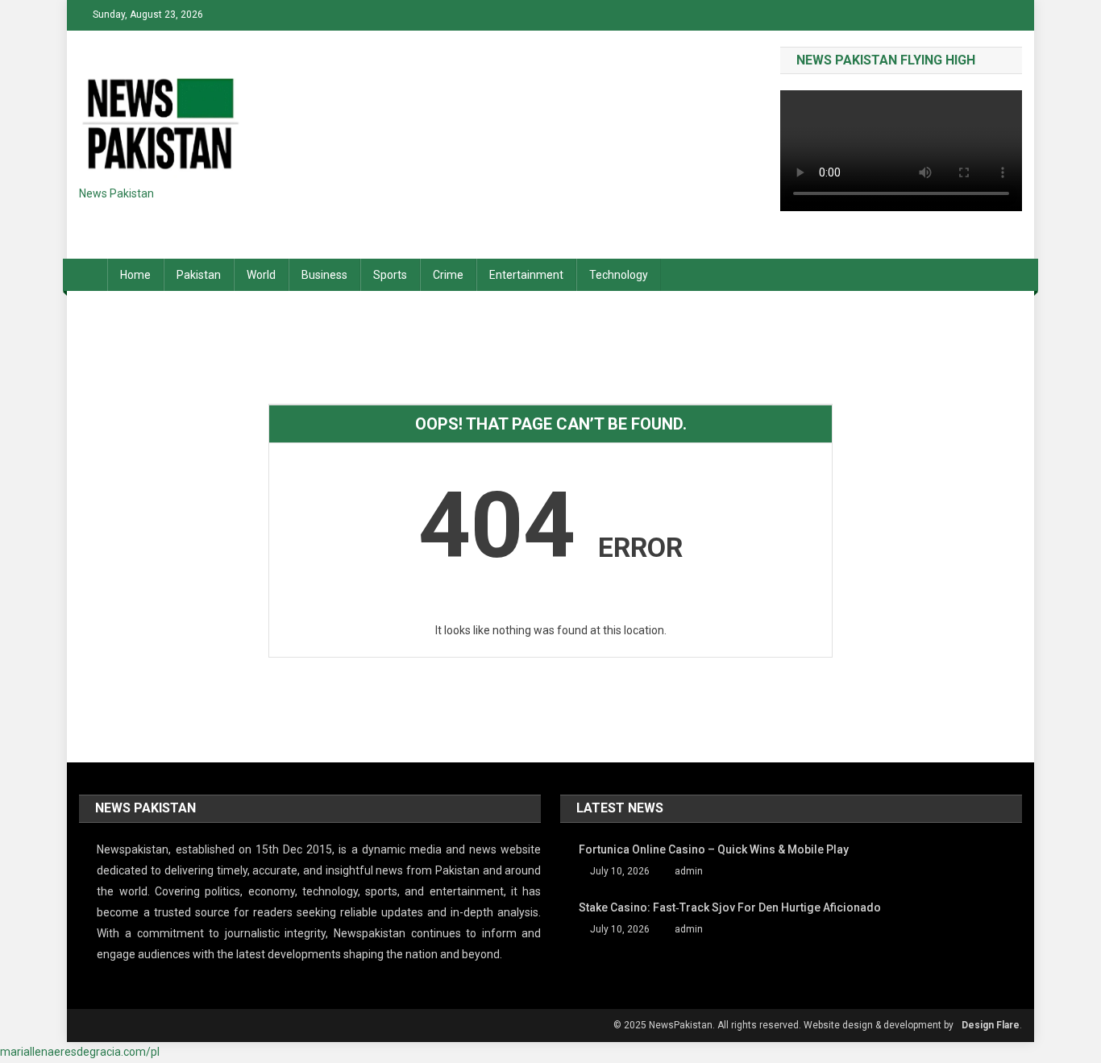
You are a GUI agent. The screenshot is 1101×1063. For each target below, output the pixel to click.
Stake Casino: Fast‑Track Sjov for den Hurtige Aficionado (730, 907)
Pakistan (199, 274)
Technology (618, 274)
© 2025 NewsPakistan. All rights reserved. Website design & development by (783, 1025)
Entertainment (526, 274)
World (261, 274)
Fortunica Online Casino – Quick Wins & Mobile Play (714, 849)
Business (324, 274)
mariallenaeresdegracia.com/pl (80, 1051)
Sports (390, 274)
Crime (448, 274)
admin (689, 871)
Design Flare (991, 1025)
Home (135, 274)
